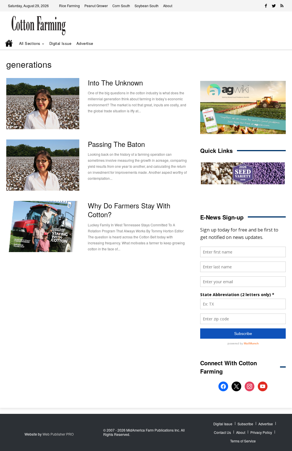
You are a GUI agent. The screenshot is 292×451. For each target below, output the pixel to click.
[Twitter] (274, 6)
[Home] (9, 43)
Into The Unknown (115, 82)
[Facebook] (266, 6)
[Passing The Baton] (42, 165)
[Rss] (282, 6)
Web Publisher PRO (58, 434)
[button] (274, 43)
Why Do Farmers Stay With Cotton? (129, 209)
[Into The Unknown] (42, 103)
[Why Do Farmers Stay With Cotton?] (42, 226)
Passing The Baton (116, 144)
